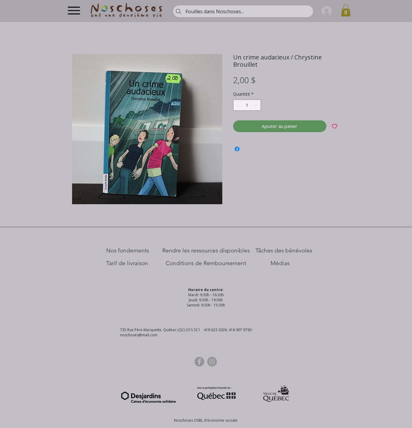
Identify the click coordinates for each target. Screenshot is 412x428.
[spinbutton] (247, 105)
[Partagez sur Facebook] (237, 149)
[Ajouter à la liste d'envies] (335, 126)
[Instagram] (212, 361)
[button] (346, 10)
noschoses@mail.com (138, 335)
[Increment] (256, 105)
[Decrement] (238, 105)
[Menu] (74, 10)
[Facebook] (199, 361)
